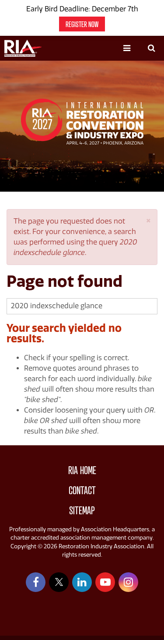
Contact (82, 490)
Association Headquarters (115, 529)
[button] (148, 219)
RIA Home (82, 470)
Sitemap (82, 510)
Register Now (82, 24)
